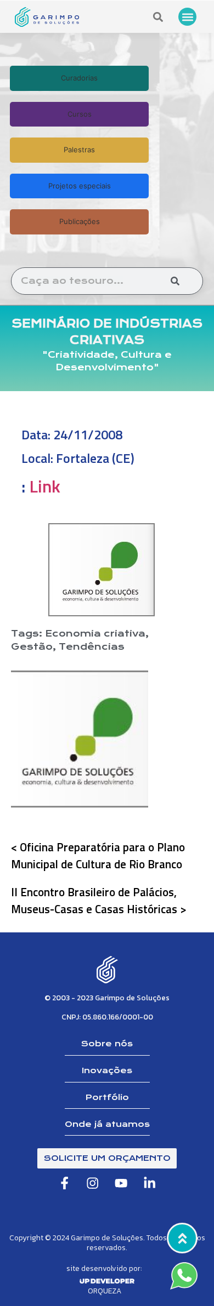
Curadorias (79, 77)
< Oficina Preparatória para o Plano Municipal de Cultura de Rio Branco (98, 855)
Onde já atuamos (107, 1124)
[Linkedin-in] (149, 1183)
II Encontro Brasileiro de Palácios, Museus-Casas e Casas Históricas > (99, 900)
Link (44, 486)
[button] (187, 17)
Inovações (107, 1070)
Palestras (79, 149)
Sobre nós (107, 1044)
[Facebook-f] (64, 1183)
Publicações (79, 221)
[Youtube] (121, 1183)
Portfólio (107, 1097)
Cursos (79, 114)
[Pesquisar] (175, 281)
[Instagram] (93, 1183)
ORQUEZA (104, 1290)
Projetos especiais (79, 185)
